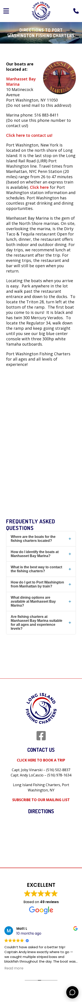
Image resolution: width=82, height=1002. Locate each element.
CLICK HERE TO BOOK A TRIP (41, 760)
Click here (39, 187)
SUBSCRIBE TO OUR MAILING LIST (41, 799)
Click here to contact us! (29, 135)
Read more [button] (13, 968)
